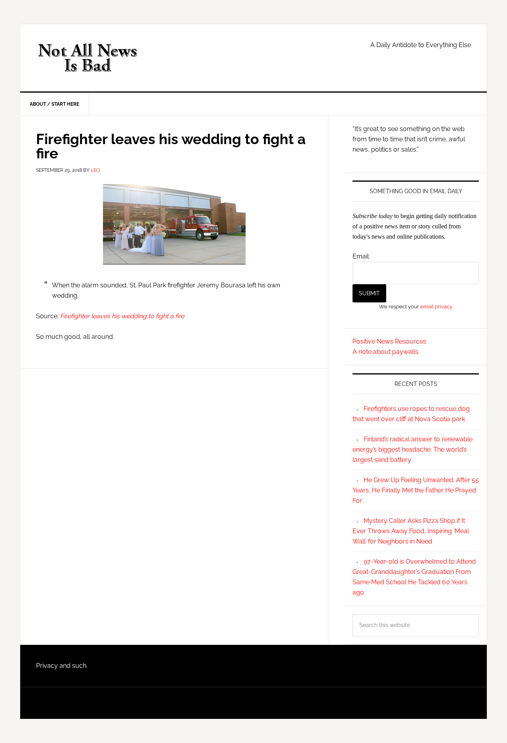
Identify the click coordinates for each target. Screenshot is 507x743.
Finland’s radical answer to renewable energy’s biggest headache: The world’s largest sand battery (413, 449)
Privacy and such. (62, 665)
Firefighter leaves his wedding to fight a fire (122, 316)
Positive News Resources (389, 341)
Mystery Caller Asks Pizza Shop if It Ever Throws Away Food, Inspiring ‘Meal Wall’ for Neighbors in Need (411, 531)
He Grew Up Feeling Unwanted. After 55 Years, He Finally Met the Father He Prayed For (416, 490)
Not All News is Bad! (87, 58)
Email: (361, 256)
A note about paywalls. (386, 351)
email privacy (436, 306)
